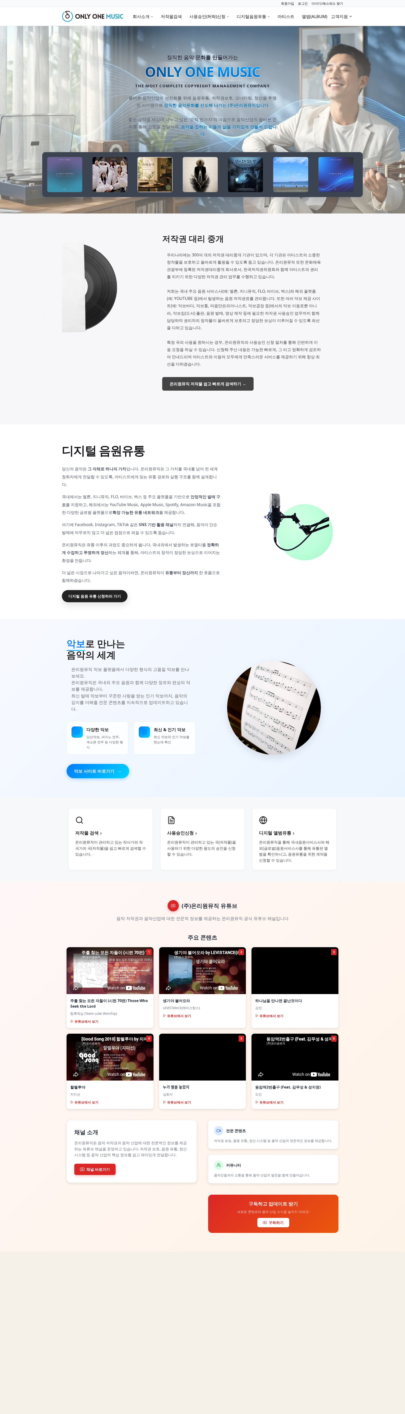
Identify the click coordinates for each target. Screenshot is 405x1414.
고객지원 (339, 16)
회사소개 (141, 16)
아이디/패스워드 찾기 (327, 3)
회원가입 (287, 3)
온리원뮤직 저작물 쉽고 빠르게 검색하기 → (208, 383)
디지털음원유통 (251, 16)
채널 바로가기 (98, 1169)
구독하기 (276, 1222)
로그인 (303, 3)
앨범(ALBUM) (314, 16)
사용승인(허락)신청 (207, 16)
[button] (202, 36)
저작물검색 (171, 16)
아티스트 (286, 16)
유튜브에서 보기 (86, 1021)
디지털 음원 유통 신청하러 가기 (94, 596)
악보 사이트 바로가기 (98, 771)
